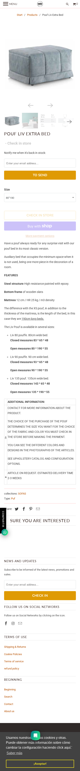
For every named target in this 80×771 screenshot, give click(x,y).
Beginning (10, 689)
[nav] (10, 4)
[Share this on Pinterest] (30, 509)
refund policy (11, 668)
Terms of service (14, 661)
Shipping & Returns (15, 646)
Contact (8, 704)
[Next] (49, 105)
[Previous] (30, 105)
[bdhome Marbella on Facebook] (6, 623)
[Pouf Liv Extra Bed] (40, 66)
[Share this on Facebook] (23, 509)
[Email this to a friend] (37, 509)
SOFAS (22, 493)
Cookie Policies (13, 654)
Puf (13, 498)
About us (9, 711)
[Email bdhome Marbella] (20, 623)
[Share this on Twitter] (16, 509)
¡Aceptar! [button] (40, 763)
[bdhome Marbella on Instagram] (13, 623)
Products (32, 14)
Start (19, 14)
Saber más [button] (14, 753)
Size (7, 189)
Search (8, 696)
